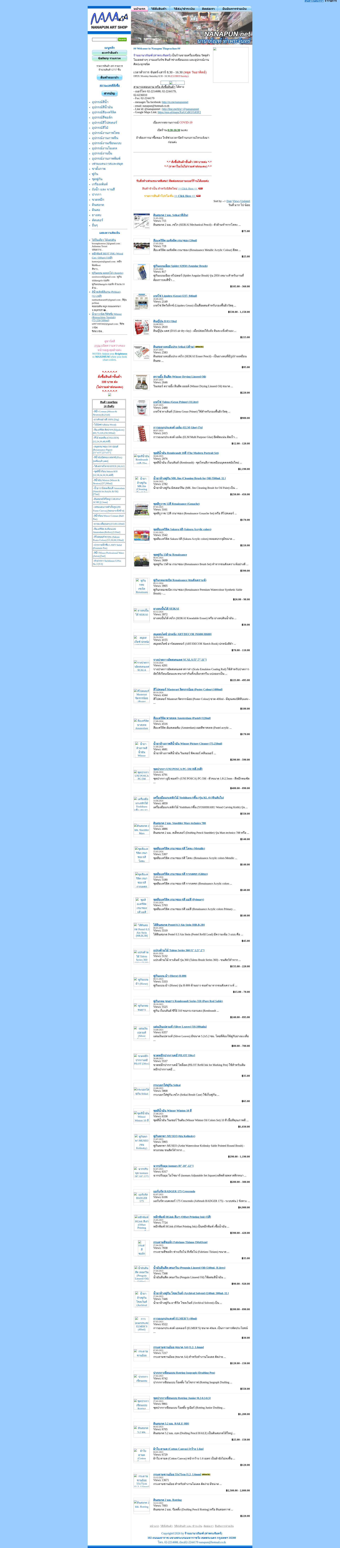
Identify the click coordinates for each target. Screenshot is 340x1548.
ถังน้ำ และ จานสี (103, 189)
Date (229, 201)
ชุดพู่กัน (97, 179)
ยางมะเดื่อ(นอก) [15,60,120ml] (109, 523)
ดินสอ (96, 210)
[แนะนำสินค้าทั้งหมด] (110, 79)
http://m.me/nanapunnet (175, 102)
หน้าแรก (154, 1526)
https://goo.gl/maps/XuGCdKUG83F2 (179, 112)
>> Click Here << (188, 188)
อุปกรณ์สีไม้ (100, 127)
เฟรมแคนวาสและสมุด (107, 163)
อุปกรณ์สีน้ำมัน (102, 107)
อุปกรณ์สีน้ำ (100, 102)
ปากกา (96, 194)
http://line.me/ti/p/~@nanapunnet (180, 109)
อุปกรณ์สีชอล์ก (102, 117)
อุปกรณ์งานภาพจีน (105, 138)
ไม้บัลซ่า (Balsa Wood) (105, 424)
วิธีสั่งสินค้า (166, 1526)
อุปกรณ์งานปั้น (102, 153)
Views (236, 201)
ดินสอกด (98, 205)
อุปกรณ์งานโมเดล (104, 148)
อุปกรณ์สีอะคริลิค (104, 112)
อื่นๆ (95, 225)
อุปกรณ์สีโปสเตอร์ (104, 122)
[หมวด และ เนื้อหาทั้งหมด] (109, 95)
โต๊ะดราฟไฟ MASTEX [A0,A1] (109, 466)
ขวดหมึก (98, 199)
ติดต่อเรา (209, 1526)
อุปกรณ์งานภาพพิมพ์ (106, 158)
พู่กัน (95, 174)
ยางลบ (96, 215)
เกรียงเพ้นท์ (100, 184)
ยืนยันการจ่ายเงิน (224, 1526)
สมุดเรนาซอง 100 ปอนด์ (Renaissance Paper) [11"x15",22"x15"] (105, 449)
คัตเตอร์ (97, 220)
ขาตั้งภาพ (99, 169)
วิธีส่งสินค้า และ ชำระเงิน (188, 1526)
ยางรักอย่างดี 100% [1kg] (106, 419)
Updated (245, 201)
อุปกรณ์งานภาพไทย (106, 133)
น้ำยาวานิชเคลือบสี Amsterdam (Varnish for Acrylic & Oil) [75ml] (109, 491)
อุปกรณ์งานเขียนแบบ (106, 143)
